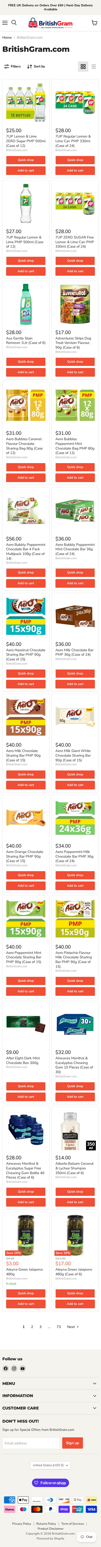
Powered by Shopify (50, 1538)
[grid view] (83, 66)
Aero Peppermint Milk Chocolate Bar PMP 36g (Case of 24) (74, 856)
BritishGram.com (16, 150)
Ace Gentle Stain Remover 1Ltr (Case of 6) (26, 340)
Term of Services (72, 1524)
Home (7, 38)
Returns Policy (46, 1524)
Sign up (72, 1443)
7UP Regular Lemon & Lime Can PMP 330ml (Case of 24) (73, 141)
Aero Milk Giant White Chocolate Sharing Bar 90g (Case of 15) (73, 755)
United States (48, 1465)
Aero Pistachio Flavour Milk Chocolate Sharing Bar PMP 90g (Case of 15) (73, 959)
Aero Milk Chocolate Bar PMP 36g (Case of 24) (74, 652)
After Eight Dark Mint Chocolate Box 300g (23, 1060)
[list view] (93, 66)
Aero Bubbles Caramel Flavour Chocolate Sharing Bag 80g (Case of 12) (24, 446)
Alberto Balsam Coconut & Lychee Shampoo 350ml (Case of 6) (74, 1168)
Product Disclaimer (51, 1529)
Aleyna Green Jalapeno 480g (24, 1271)
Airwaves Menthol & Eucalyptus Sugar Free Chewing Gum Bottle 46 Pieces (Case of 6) (25, 1170)
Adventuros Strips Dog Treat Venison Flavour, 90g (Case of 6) (73, 343)
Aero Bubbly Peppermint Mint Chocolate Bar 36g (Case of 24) (75, 549)
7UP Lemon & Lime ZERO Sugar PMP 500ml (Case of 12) (26, 141)
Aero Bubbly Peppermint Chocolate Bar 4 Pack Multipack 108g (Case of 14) (25, 551)
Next (71, 1326)
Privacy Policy (21, 1524)
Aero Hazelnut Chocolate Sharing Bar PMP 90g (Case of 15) (25, 655)
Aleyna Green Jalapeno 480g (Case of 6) (73, 1271)
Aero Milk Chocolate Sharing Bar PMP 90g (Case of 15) (23, 755)
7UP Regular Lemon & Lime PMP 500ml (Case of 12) (24, 242)
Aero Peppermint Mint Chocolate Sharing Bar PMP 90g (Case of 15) (23, 957)
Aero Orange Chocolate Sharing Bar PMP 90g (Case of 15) (24, 856)
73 (59, 1326)
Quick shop (26, 160)
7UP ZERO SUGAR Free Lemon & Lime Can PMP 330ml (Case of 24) (74, 242)
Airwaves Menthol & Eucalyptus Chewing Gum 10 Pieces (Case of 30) (74, 1065)
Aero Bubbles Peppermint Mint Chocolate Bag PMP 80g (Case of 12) (74, 446)
